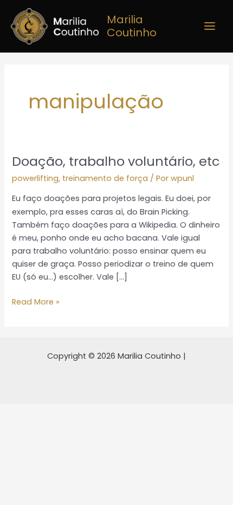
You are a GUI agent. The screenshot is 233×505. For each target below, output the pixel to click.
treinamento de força (105, 178)
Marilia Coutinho (132, 26)
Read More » (36, 301)
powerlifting (35, 178)
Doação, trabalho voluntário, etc (115, 161)
